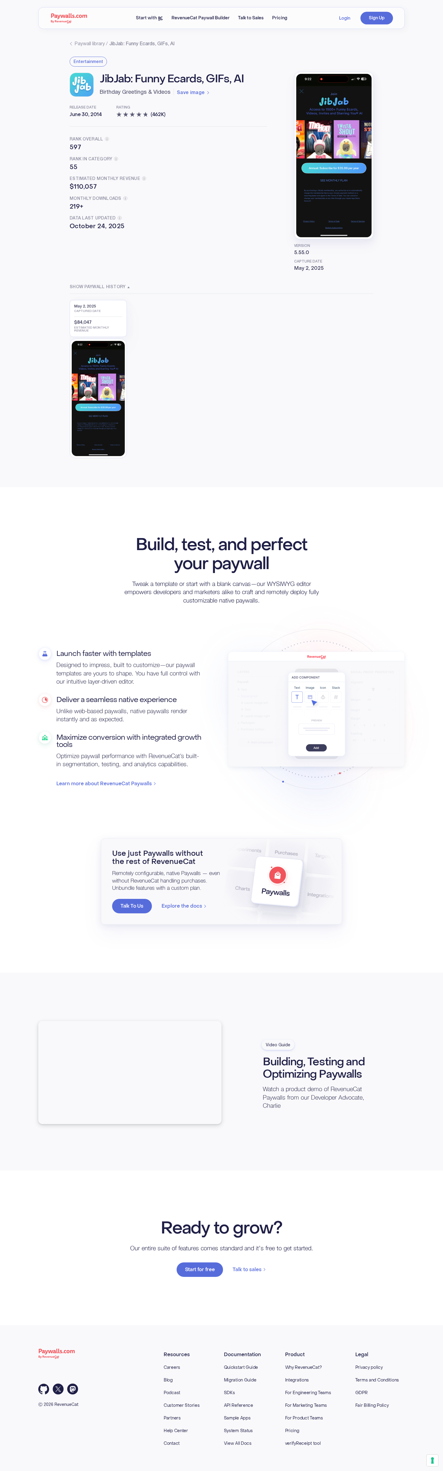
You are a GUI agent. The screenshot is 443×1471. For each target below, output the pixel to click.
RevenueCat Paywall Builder (200, 18)
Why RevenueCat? (303, 1367)
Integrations (297, 1380)
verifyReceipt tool (303, 1443)
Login (344, 18)
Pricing (279, 18)
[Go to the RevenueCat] (69, 18)
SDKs (229, 1393)
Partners (172, 1418)
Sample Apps (237, 1418)
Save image (191, 93)
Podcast (172, 1393)
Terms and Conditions (377, 1380)
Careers (172, 1367)
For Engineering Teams (308, 1393)
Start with (146, 18)
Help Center (176, 1431)
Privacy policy (369, 1367)
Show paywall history (98, 287)
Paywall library (89, 44)
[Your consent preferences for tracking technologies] (432, 1460)
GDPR (361, 1393)
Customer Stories (182, 1405)
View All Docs (238, 1443)
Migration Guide (240, 1380)
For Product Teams (304, 1418)
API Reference (238, 1405)
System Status (238, 1431)
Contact (172, 1443)
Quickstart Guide (241, 1367)
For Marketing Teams (306, 1405)
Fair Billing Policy (372, 1405)
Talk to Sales (251, 18)
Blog (168, 1380)
